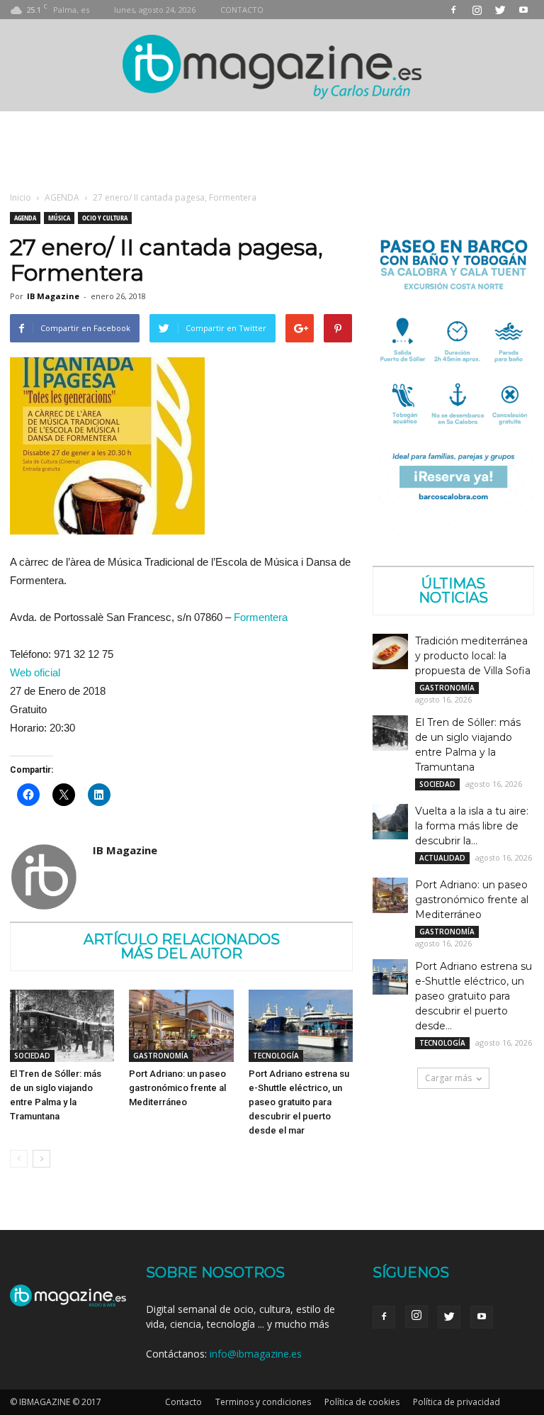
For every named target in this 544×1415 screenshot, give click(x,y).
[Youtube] (523, 9)
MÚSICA (59, 218)
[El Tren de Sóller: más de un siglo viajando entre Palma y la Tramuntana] (62, 1025)
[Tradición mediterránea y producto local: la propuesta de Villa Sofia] (390, 651)
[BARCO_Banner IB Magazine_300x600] (453, 531)
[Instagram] (476, 9)
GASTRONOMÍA (160, 1056)
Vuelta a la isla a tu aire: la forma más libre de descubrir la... (471, 826)
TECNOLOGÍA (276, 1056)
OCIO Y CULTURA (105, 218)
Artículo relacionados (182, 939)
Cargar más (448, 1078)
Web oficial (35, 672)
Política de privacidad (456, 1402)
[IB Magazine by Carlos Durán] (272, 66)
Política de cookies (362, 1402)
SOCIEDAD (32, 1056)
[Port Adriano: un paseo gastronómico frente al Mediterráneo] (181, 1025)
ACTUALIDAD (442, 858)
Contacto (183, 1402)
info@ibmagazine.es (256, 1353)
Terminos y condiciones (263, 1402)
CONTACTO (242, 9)
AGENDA (62, 197)
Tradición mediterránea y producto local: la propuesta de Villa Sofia (473, 655)
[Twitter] (500, 9)
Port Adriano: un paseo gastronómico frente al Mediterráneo (177, 1087)
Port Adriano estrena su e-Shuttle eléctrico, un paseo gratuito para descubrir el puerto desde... (473, 996)
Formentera (261, 617)
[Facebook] (453, 9)
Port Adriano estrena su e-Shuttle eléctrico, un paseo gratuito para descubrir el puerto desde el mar (299, 1102)
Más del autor (181, 953)
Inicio (20, 197)
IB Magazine (53, 296)
